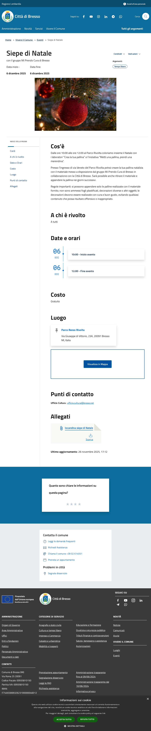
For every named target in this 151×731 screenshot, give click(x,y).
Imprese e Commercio (49, 635)
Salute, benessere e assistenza (91, 641)
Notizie (116, 625)
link (103, 713)
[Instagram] (97, 16)
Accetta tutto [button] (64, 719)
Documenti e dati (10, 657)
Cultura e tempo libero (50, 630)
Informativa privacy (86, 691)
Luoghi (116, 650)
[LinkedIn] (105, 16)
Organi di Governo (11, 625)
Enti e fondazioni (10, 641)
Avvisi (116, 635)
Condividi (118, 53)
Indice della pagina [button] (18, 141)
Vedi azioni (133, 53)
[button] (75, 726)
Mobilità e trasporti (48, 646)
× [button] (148, 699)
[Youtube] (90, 16)
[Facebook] (83, 16)
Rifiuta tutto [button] (87, 719)
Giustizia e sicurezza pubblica (90, 630)
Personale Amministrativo (15, 651)
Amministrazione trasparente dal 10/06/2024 (92, 684)
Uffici (4, 635)
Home (8, 40)
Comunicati (119, 630)
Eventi (40, 40)
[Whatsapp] (119, 16)
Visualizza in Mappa (97, 364)
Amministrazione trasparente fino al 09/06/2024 (91, 674)
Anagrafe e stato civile (50, 625)
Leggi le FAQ (45, 683)
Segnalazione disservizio (51, 678)
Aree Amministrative (12, 630)
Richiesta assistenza (49, 688)
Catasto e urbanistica (49, 641)
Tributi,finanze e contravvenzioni (92, 635)
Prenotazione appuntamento (53, 672)
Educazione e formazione (88, 625)
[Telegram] (112, 16)
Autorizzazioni (83, 646)
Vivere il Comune (24, 40)
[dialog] (75, 713)
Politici (5, 646)
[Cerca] (145, 16)
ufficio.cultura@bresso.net (80, 403)
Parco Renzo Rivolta (72, 330)
